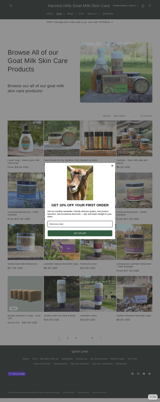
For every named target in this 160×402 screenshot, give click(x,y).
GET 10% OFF (80, 233)
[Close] (112, 166)
